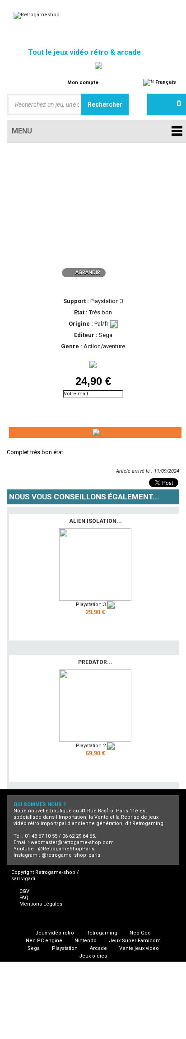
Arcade (98, 948)
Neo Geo (140, 933)
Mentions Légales (40, 904)
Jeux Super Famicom (135, 941)
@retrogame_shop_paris (71, 855)
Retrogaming (101, 933)
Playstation (65, 948)
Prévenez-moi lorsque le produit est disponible (47, 409)
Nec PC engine (44, 941)
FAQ (23, 898)
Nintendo (85, 941)
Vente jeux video (139, 948)
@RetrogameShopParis (66, 849)
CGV (24, 891)
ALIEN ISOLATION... (95, 521)
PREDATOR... (95, 662)
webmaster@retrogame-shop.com (72, 842)
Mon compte (82, 82)
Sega (34, 948)
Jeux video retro (54, 933)
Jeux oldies (93, 956)
